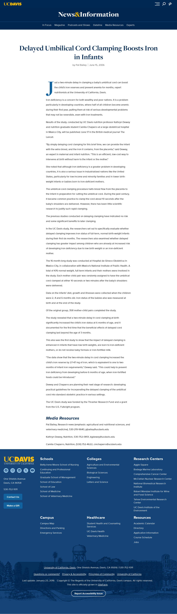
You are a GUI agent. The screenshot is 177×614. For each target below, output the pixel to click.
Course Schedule (143, 537)
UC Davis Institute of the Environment (146, 508)
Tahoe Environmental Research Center (150, 501)
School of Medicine (50, 491)
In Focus (46, 25)
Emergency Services (51, 532)
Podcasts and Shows (79, 25)
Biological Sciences (97, 472)
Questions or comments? (47, 574)
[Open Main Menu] (157, 4)
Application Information (146, 532)
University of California (129, 574)
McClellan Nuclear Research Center (153, 478)
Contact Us (13, 497)
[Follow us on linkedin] (19, 470)
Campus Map (47, 523)
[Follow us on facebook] (6, 470)
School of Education (50, 482)
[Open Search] (164, 4)
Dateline (97, 25)
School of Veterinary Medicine (56, 496)
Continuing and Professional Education (55, 471)
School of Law (47, 486)
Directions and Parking (52, 528)
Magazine (59, 25)
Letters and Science (97, 482)
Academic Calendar (144, 523)
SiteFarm (103, 584)
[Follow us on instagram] (12, 470)
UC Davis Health (95, 531)
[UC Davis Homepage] (13, 4)
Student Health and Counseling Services (103, 525)
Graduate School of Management (57, 477)
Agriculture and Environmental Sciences (103, 466)
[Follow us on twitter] (25, 470)
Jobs (136, 542)
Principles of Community (102, 574)
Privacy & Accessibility (74, 574)
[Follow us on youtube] (32, 470)
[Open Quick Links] (170, 4)
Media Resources (114, 25)
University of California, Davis (60, 567)
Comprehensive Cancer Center (150, 474)
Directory (139, 528)
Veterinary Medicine (97, 536)
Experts (131, 25)
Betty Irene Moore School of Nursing (59, 464)
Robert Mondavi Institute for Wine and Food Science (151, 492)
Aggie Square (141, 464)
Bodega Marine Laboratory (148, 469)
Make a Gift (13, 505)
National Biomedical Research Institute (150, 485)
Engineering (93, 477)
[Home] (19, 460)
